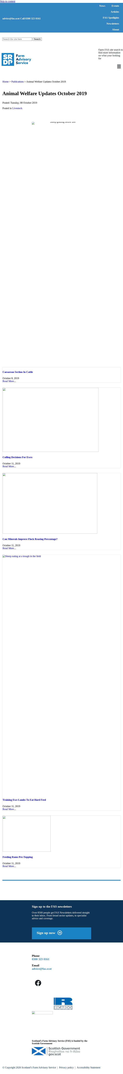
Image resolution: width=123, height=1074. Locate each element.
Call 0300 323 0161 (30, 18)
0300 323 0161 (40, 959)
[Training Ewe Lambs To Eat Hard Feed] (61, 556)
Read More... (9, 381)
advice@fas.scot (11, 18)
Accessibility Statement (88, 1067)
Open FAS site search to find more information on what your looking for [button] (110, 54)
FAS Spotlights (111, 17)
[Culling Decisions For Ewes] (51, 451)
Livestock (17, 108)
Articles (115, 11)
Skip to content (7, 1)
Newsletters (113, 23)
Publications (17, 81)
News (102, 5)
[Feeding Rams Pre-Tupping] (27, 850)
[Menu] (119, 66)
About (115, 29)
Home (5, 81)
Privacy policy (66, 1067)
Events (115, 5)
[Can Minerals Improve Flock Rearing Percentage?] (50, 532)
